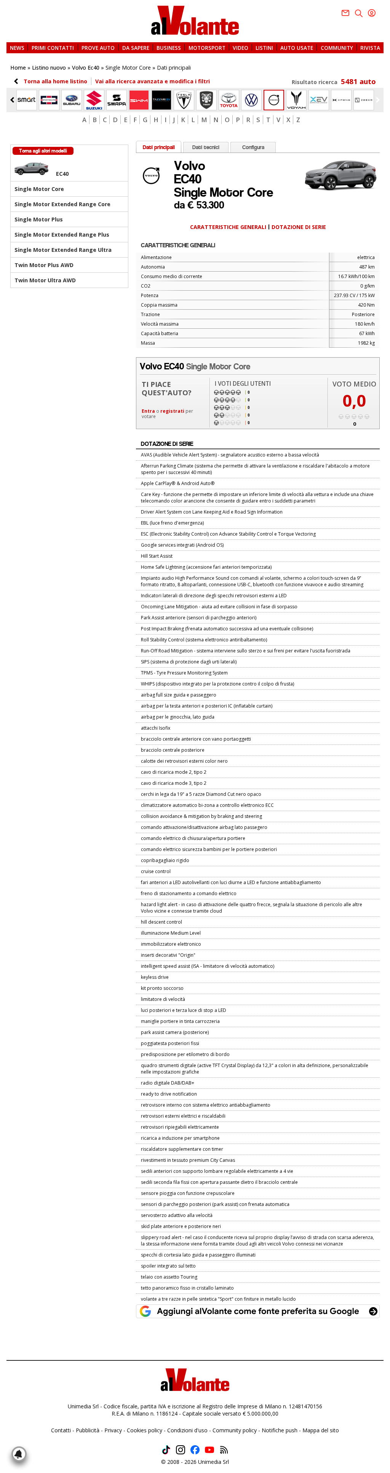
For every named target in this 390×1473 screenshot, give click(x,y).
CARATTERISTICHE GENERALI (228, 227)
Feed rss (224, 1449)
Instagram (180, 1449)
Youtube (209, 1449)
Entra (148, 411)
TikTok (166, 1449)
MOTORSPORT (207, 47)
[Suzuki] (94, 100)
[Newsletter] (345, 13)
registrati (172, 411)
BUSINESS (169, 47)
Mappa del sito (320, 1430)
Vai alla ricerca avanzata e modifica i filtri (152, 81)
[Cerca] (359, 13)
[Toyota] (229, 100)
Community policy (235, 1430)
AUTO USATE (296, 47)
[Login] (372, 13)
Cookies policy (144, 1430)
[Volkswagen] (251, 100)
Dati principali (159, 147)
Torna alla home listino (55, 81)
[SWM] (139, 100)
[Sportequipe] (49, 100)
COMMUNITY (337, 47)
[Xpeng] (341, 100)
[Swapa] (116, 100)
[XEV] (319, 100)
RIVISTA (370, 47)
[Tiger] (206, 100)
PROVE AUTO (98, 47)
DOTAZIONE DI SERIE (299, 227)
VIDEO (240, 47)
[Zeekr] (364, 100)
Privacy (113, 1430)
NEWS (17, 47)
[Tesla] (184, 100)
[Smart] (27, 100)
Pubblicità (87, 1430)
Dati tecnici (205, 147)
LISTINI (264, 47)
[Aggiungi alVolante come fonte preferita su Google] (258, 1311)
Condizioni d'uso (187, 1430)
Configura (253, 147)
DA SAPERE (135, 47)
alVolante (195, 20)
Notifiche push (279, 1430)
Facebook (195, 1449)
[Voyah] (296, 100)
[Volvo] (273, 100)
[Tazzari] (161, 100)
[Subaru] (72, 100)
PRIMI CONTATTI (53, 47)
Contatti (61, 1430)
